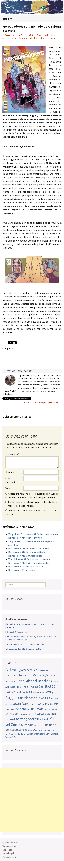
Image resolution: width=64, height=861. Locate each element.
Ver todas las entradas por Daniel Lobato (42, 402)
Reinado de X (31, 38)
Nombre (10, 472)
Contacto (7, 849)
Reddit (46, 353)
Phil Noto (21, 38)
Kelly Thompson (50, 709)
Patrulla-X (29, 725)
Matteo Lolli (50, 35)
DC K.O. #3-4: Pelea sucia (16, 632)
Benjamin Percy (29, 675)
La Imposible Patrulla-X (27, 714)
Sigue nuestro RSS (36, 604)
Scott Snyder (19, 730)
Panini (23, 35)
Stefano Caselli (50, 730)
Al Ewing (13, 669)
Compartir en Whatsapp (11, 358)
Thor (19, 734)
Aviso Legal (8, 853)
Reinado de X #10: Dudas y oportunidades (28, 562)
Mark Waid (43, 719)
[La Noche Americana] (32, 7)
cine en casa (29, 686)
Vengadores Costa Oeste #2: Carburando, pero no (33, 534)
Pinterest (23, 353)
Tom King (25, 734)
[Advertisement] (32, 800)
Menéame (34, 353)
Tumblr (28, 353)
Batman (11, 675)
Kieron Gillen (11, 713)
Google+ (17, 353)
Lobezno (41, 713)
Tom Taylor (34, 733)
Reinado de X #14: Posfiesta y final (25, 537)
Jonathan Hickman (28, 709)
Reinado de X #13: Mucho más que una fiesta (30, 548)
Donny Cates (37, 692)
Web (7, 488)
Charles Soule (13, 686)
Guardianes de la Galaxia (34, 698)
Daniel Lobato (49, 38)
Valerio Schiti (45, 733)
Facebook (5, 353)
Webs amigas (9, 846)
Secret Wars (32, 730)
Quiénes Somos (10, 842)
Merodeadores (9, 38)
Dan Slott (44, 686)
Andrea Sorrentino (47, 670)
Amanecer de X (30, 670)
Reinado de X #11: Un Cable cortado (26, 555)
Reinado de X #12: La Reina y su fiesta (26, 552)
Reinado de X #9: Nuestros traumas (25, 566)
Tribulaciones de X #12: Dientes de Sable (23, 649)
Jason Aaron (21, 703)
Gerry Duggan (37, 35)
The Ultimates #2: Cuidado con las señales (29, 559)
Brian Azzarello (10, 681)
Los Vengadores (26, 718)
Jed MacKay (47, 704)
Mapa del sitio (9, 856)
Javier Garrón (37, 704)
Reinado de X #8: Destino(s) (22, 569)
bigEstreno (49, 675)
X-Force (15, 737)
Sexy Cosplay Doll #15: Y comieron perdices (24, 644)
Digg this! (57, 353)
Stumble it (52, 353)
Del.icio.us (5, 358)
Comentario (12, 453)
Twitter (11, 353)
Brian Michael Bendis (32, 680)
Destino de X (23, 692)
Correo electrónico (12, 480)
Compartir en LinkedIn (40, 353)
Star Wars (41, 730)
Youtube (19, 604)
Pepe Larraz (40, 725)
